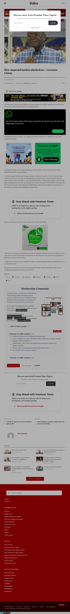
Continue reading (35, 27)
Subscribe (53, 23)
